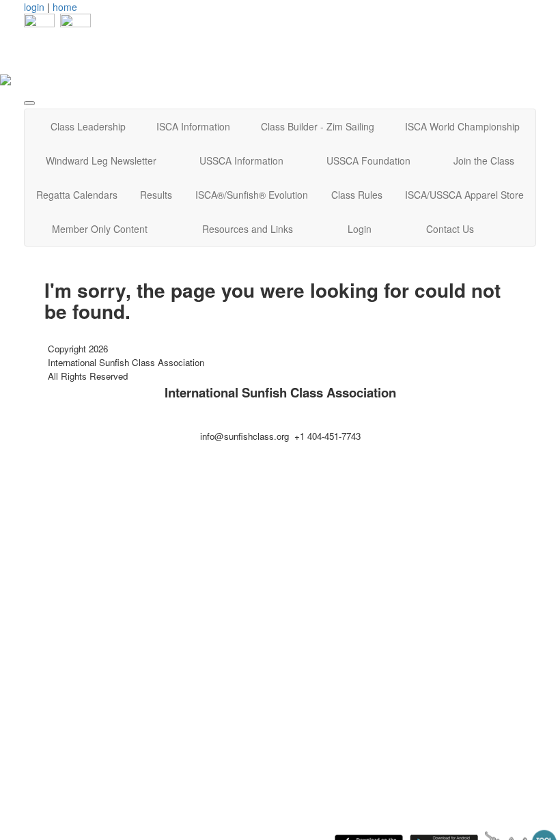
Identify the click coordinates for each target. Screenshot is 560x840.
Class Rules (356, 194)
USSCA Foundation (368, 160)
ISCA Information (193, 126)
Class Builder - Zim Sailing (317, 126)
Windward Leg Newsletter (101, 160)
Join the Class (483, 160)
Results (156, 194)
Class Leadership (88, 126)
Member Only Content (100, 229)
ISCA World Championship (462, 126)
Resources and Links (247, 229)
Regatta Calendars (76, 194)
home (65, 7)
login (34, 7)
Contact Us (450, 229)
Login (360, 229)
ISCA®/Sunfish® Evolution (251, 194)
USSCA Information (241, 160)
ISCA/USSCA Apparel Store (464, 194)
